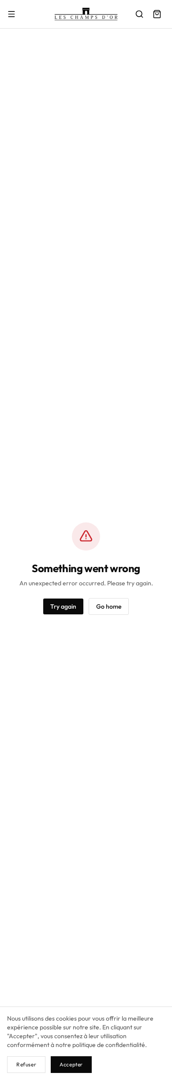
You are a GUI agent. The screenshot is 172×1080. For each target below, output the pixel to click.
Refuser (26, 1064)
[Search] (139, 14)
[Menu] (11, 14)
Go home (108, 606)
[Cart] (157, 14)
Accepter (71, 1064)
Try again (63, 606)
